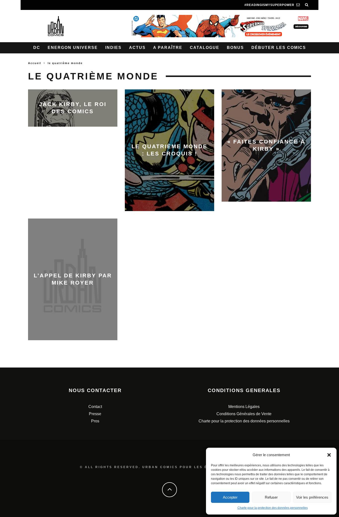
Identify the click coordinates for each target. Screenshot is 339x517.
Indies (113, 47)
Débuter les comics (278, 47)
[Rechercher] (306, 5)
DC (36, 47)
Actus (137, 47)
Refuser (271, 497)
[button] (329, 454)
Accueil (34, 63)
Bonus (235, 47)
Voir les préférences (312, 497)
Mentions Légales (244, 407)
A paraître (167, 47)
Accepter (230, 497)
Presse (95, 414)
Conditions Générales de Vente (243, 414)
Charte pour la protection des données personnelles (272, 508)
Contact (95, 407)
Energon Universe (73, 47)
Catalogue (204, 47)
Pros (95, 421)
